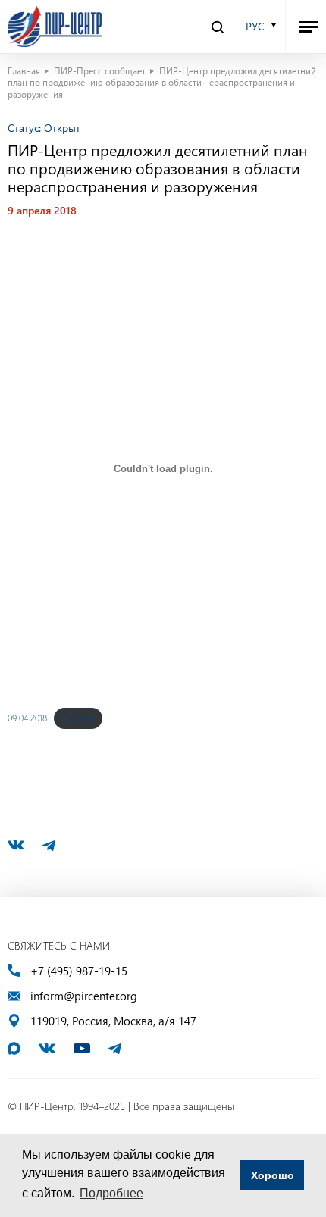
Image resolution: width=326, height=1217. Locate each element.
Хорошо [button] (272, 1175)
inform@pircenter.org (83, 996)
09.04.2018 (27, 718)
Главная (24, 70)
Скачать (78, 718)
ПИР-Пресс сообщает (100, 70)
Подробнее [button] (111, 1193)
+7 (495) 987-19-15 (78, 971)
